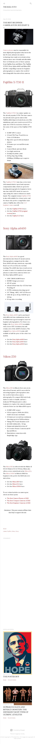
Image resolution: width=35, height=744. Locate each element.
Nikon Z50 (9, 356)
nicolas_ (23, 734)
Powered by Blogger (19, 730)
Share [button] (4, 528)
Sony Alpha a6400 (14, 228)
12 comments (11, 718)
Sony (17, 531)
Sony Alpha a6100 (16, 324)
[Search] (31, 3)
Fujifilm (9, 531)
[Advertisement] (17, 606)
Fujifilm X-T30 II (13, 82)
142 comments (12, 680)
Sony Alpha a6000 (14, 331)
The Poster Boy (11, 676)
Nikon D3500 (10, 473)
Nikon (13, 531)
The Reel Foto (10, 7)
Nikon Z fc (28, 471)
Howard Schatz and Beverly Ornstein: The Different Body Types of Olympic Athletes (15, 711)
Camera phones (8, 50)
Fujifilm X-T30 (26, 196)
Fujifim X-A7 (16, 216)
